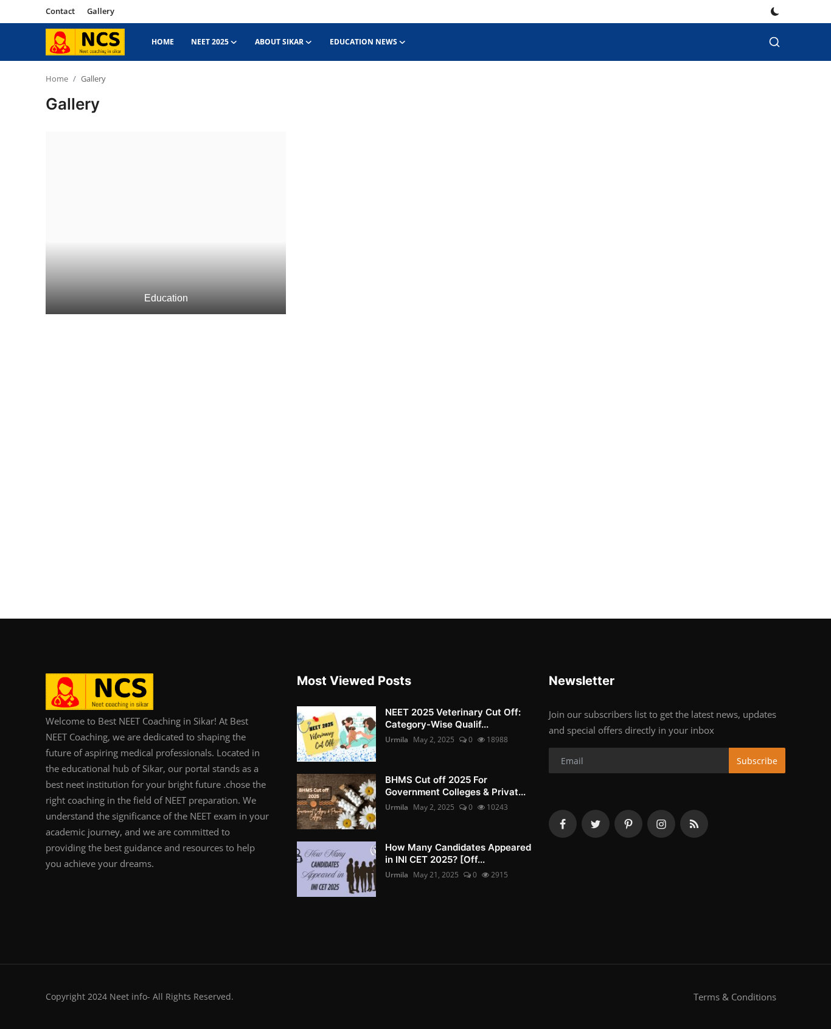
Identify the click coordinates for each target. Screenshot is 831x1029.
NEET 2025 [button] (210, 42)
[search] (774, 42)
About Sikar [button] (279, 42)
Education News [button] (363, 42)
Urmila (396, 739)
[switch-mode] (775, 11)
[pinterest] (628, 824)
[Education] (166, 222)
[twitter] (596, 824)
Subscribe (757, 761)
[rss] (694, 824)
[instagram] (661, 824)
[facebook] (563, 824)
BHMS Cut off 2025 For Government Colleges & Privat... (455, 786)
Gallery (100, 10)
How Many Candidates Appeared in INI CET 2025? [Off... (458, 853)
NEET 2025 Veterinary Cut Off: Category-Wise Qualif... (453, 718)
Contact (60, 10)
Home (162, 42)
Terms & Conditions (735, 997)
